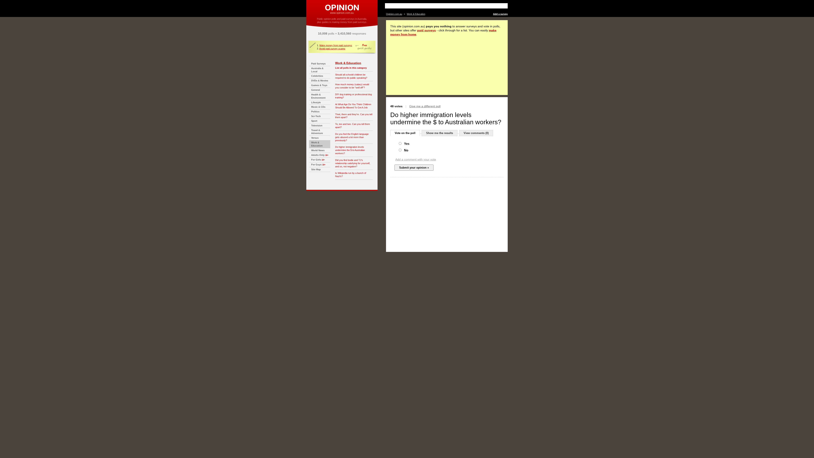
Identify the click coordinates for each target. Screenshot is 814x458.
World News (318, 150)
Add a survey (500, 14)
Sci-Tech (316, 116)
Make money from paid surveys (335, 45)
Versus (315, 138)
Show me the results (439, 133)
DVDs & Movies (319, 80)
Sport (314, 121)
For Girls (316, 159)
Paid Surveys (318, 63)
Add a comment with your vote (415, 159)
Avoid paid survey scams (332, 48)
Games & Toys (319, 85)
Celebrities (317, 76)
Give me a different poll (424, 106)
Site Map (316, 169)
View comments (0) (476, 133)
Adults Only (318, 155)
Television (316, 125)
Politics (315, 111)
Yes (406, 143)
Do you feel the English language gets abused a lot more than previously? (352, 137)
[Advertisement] (435, 5)
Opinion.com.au (394, 14)
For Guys (316, 164)
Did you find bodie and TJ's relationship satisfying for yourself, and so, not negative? (352, 163)
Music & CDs (318, 107)
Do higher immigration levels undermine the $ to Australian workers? (350, 150)
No (406, 150)
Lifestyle (316, 102)
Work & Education (348, 63)
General (315, 90)
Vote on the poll (405, 133)
